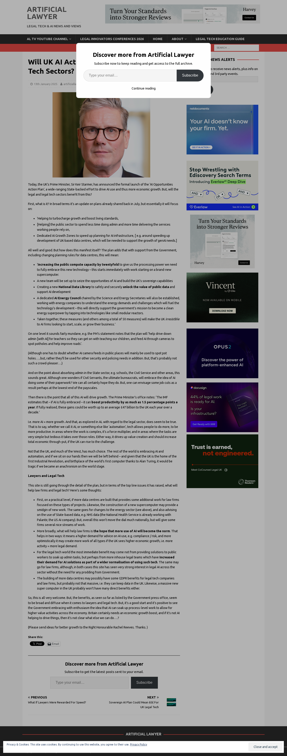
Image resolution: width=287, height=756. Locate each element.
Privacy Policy (138, 744)
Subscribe (190, 75)
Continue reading (144, 88)
